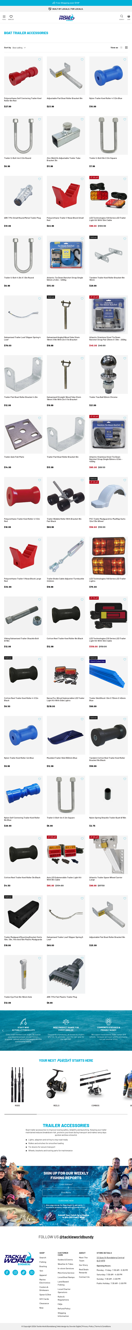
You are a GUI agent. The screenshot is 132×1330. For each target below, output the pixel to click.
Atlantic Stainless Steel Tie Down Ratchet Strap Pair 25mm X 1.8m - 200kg (107, 338)
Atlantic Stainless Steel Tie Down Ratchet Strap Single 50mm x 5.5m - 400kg (105, 459)
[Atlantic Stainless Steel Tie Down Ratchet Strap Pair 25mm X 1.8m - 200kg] (108, 314)
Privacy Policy (88, 1326)
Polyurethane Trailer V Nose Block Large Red (22, 579)
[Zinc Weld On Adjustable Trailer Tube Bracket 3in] (66, 135)
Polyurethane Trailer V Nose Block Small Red (65, 219)
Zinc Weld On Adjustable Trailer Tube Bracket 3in (63, 159)
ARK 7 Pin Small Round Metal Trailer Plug (22, 218)
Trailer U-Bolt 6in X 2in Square (103, 158)
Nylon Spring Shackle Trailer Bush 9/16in (107, 817)
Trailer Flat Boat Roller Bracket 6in (63, 457)
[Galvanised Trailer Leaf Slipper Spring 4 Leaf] (23, 314)
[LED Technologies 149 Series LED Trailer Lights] (108, 556)
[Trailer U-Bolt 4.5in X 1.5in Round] (23, 255)
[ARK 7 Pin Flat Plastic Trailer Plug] (66, 974)
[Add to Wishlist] (39, 59)
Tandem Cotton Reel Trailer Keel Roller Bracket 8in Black (107, 759)
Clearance (44, 1303)
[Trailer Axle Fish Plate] (23, 434)
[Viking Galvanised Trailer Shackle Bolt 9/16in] (23, 615)
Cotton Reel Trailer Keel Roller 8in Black (65, 638)
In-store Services (66, 1268)
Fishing (42, 1262)
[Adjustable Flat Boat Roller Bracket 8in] (108, 914)
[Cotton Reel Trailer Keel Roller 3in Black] (23, 855)
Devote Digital (75, 1326)
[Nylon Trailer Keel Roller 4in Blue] (23, 735)
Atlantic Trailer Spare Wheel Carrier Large (105, 878)
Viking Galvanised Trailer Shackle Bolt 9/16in (21, 639)
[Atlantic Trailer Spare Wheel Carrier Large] (108, 855)
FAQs (60, 1304)
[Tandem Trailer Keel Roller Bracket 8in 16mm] (108, 255)
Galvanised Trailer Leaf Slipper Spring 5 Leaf (65, 938)
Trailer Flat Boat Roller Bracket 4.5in (21, 397)
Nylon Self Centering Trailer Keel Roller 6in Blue (22, 818)
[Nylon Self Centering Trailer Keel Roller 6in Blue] (23, 795)
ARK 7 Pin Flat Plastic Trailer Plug (62, 997)
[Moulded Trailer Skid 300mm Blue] (66, 735)
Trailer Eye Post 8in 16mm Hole (18, 997)
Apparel (43, 1275)
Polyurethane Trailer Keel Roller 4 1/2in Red (22, 520)
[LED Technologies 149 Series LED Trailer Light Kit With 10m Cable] (108, 195)
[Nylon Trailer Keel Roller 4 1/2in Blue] (108, 75)
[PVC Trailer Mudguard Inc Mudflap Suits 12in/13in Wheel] (108, 496)
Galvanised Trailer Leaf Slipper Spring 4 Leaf (22, 338)
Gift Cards (44, 1299)
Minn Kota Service (66, 1273)
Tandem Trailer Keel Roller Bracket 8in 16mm (107, 278)
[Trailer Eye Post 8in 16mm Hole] (23, 974)
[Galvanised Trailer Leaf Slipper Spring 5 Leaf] (66, 914)
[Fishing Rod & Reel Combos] (95, 1084)
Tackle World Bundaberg (46, 1326)
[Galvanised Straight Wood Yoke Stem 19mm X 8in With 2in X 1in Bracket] (66, 374)
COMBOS (95, 1105)
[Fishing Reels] (56, 1084)
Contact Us (84, 1277)
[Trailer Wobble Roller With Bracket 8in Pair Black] (66, 496)
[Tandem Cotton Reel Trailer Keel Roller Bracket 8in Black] (108, 735)
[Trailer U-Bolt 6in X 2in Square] (108, 135)
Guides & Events (65, 1259)
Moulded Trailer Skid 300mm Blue (62, 758)
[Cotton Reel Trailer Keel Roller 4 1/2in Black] (23, 675)
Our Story (83, 1265)
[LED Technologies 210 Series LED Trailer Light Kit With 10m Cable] (108, 615)
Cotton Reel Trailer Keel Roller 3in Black (22, 877)
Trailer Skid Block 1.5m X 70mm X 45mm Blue (107, 699)
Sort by (7, 47)
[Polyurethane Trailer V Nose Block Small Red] (66, 195)
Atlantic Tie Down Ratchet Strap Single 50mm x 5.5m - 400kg (65, 278)
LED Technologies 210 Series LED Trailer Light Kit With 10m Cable (107, 639)
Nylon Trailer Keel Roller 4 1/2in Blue (105, 98)
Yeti (41, 1270)
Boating (43, 1266)
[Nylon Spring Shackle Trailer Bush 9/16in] (108, 795)
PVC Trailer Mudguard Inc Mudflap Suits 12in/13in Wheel (107, 520)
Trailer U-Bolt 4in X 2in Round (17, 158)
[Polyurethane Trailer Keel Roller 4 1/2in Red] (23, 496)
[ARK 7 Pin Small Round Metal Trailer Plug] (23, 195)
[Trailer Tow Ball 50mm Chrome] (108, 374)
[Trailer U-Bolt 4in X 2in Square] (66, 795)
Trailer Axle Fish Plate (14, 457)
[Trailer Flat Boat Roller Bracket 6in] (66, 434)
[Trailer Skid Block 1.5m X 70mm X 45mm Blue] (108, 675)
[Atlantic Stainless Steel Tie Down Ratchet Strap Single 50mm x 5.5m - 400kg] (108, 434)
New (41, 1307)
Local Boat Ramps (66, 1277)
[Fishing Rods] (17, 1084)
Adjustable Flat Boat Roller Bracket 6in (64, 98)
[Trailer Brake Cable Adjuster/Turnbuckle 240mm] (66, 556)
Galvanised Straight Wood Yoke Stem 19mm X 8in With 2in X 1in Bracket (64, 398)
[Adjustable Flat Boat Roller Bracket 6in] (66, 75)
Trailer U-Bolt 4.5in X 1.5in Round (19, 277)
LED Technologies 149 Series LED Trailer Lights (107, 579)
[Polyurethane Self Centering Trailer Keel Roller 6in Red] (23, 75)
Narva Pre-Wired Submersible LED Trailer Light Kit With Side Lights (65, 699)
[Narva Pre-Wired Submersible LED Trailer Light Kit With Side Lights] (66, 675)
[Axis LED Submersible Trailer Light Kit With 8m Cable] (66, 855)
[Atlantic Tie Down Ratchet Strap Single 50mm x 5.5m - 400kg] (66, 255)
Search (42, 1257)
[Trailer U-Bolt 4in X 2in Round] (23, 135)
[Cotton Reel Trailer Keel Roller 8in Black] (66, 615)
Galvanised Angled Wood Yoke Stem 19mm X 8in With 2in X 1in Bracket (63, 338)
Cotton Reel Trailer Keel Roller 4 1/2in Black (21, 699)
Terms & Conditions (103, 1326)
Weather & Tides (65, 1264)
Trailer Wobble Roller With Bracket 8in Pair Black (64, 520)
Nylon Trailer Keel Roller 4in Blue (19, 758)
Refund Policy (64, 1308)
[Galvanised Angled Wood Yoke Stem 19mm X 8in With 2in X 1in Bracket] (66, 314)
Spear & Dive (45, 1294)
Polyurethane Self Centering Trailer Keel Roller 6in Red (23, 99)
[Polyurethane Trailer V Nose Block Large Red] (23, 556)
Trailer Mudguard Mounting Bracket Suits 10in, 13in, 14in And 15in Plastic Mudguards (23, 938)
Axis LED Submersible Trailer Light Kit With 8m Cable (64, 878)
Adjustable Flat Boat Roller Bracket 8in (107, 937)
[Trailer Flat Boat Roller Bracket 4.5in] (23, 374)
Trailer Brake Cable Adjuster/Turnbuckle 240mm (65, 579)
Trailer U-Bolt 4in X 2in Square (61, 817)
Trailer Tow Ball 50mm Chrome (103, 397)
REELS (56, 1105)
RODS (17, 1105)
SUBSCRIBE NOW (66, 1200)
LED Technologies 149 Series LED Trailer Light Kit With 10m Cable (107, 219)
